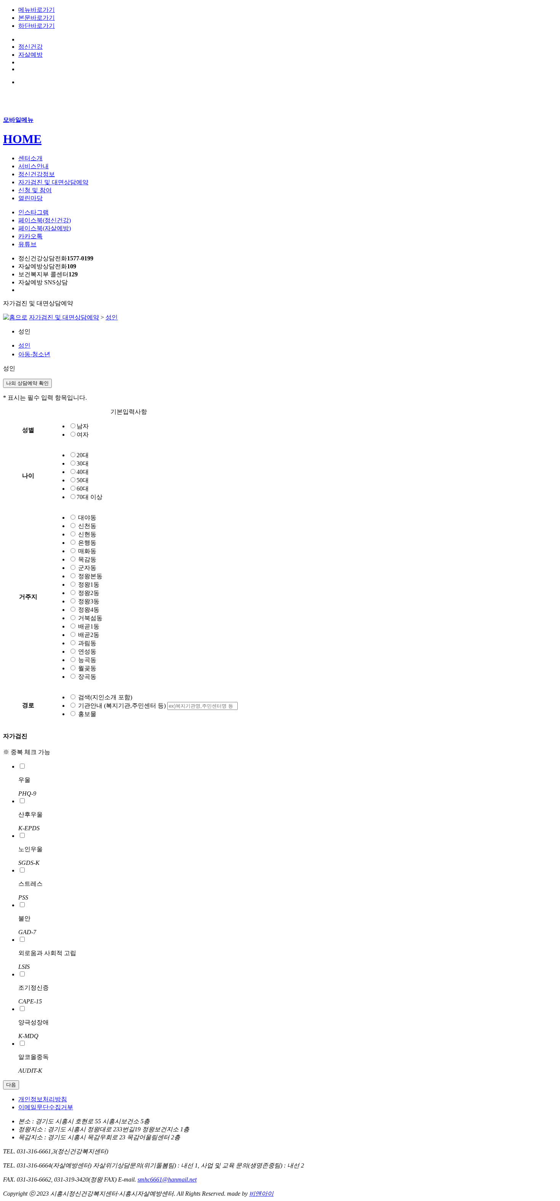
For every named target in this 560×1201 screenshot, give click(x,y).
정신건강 (30, 46)
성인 (112, 317)
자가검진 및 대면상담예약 (64, 317)
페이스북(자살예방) (44, 228)
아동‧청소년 (34, 354)
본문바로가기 (36, 17)
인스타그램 (33, 212)
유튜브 (27, 244)
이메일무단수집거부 (45, 1107)
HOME (22, 139)
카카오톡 (30, 236)
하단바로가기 (36, 25)
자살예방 (30, 54)
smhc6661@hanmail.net (167, 1179)
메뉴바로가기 (36, 9)
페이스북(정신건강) (44, 220)
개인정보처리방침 (42, 1099)
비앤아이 (261, 1193)
